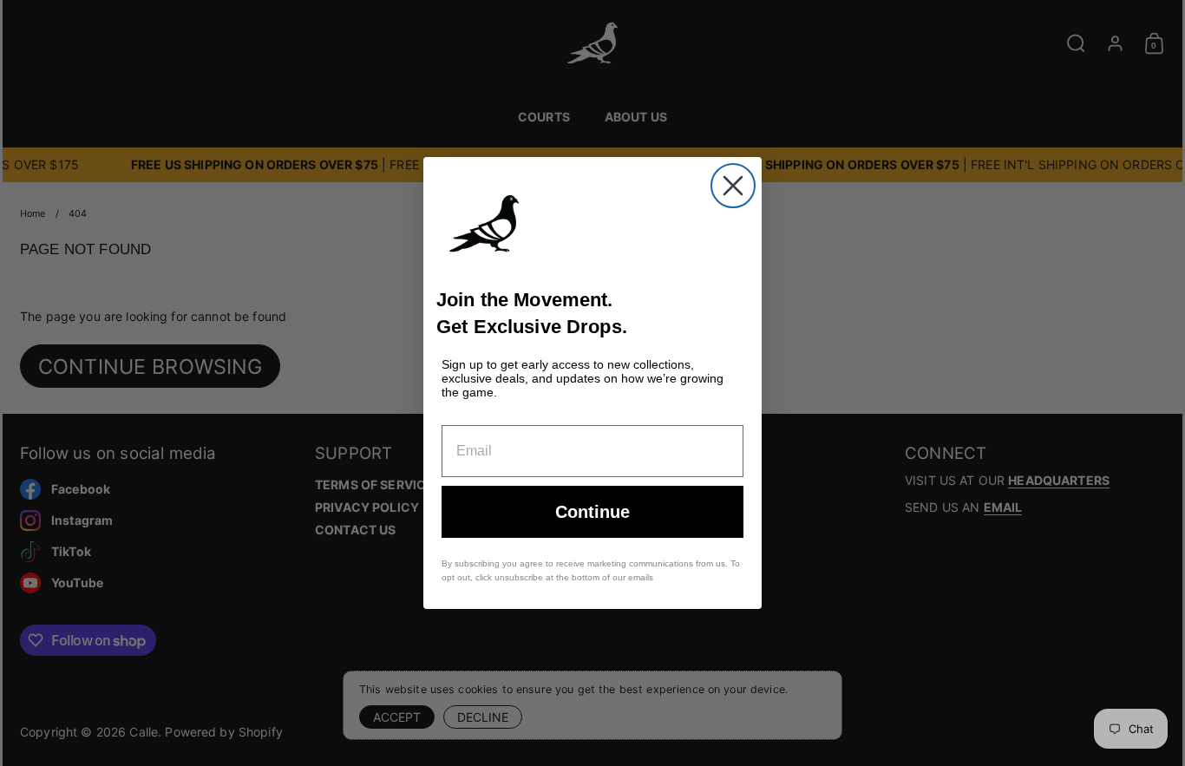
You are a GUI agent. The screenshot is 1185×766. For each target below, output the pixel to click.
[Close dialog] (733, 185)
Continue (592, 511)
